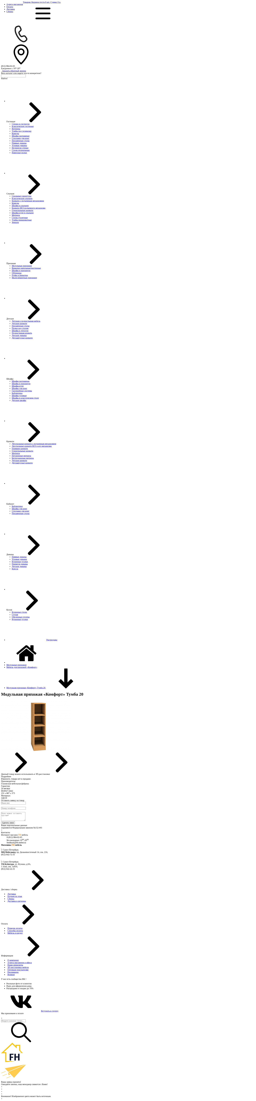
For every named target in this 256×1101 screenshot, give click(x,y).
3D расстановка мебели (18, 967)
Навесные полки (19, 153)
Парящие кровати (20, 448)
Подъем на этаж (14, 896)
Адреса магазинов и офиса (19, 962)
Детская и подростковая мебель (26, 321)
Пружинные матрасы (21, 456)
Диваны (10, 554)
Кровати (10, 441)
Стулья (15, 614)
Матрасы (16, 215)
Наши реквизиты (15, 965)
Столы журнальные (21, 150)
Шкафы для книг (19, 388)
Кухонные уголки (20, 561)
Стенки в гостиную (21, 124)
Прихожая (11, 263)
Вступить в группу (49, 1011)
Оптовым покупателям (17, 970)
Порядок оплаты (15, 928)
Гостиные (10, 121)
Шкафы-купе (18, 386)
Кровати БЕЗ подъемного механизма (28, 208)
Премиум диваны (20, 564)
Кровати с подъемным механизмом (28, 201)
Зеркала (15, 222)
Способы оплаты (15, 931)
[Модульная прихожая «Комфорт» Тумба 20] (36, 751)
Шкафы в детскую (20, 331)
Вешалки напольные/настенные (26, 268)
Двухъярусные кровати (22, 338)
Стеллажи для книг (20, 138)
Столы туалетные (20, 217)
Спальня (10, 194)
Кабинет (10, 504)
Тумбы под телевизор (21, 131)
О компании (13, 960)
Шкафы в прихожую (21, 270)
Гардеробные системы (22, 391)
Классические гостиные (23, 126)
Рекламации (13, 972)
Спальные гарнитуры (21, 196)
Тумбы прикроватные (22, 220)
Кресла (15, 569)
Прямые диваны (19, 143)
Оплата (9, 7)
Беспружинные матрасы (23, 458)
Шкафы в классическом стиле (25, 398)
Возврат (11, 974)
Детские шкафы (19, 400)
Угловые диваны (19, 145)
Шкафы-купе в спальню (23, 213)
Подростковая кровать (22, 333)
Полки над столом (20, 328)
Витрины (16, 129)
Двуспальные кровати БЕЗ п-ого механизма (32, 446)
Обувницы (16, 273)
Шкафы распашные (20, 136)
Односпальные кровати (22, 210)
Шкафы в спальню (20, 205)
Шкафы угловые (19, 395)
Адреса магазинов (14, 4)
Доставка (10, 9)
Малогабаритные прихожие (24, 278)
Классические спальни (22, 198)
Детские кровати (19, 323)
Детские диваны (19, 335)
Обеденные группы (21, 617)
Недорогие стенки (20, 148)
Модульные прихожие (22, 266)
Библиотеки (17, 506)
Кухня (9, 610)
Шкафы (9, 379)
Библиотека (17, 393)
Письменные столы (20, 141)
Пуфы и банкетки (20, 275)
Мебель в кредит (15, 933)
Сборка (9, 11)
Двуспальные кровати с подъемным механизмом (34, 444)
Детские (10, 319)
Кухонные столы (19, 612)
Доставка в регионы (16, 901)
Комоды (15, 133)
